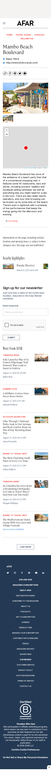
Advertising (25, 654)
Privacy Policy (25, 670)
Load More (25, 547)
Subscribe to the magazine (25, 601)
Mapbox (45, 167)
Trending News (11, 355)
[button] (26, 148)
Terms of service (25, 681)
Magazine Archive (25, 649)
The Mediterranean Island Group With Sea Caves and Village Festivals (17, 522)
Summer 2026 (10, 389)
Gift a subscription (25, 617)
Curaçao (39, 35)
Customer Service (25, 665)
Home (9, 35)
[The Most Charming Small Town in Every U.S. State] (41, 456)
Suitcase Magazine (25, 675)
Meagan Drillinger (10, 503)
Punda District (26, 265)
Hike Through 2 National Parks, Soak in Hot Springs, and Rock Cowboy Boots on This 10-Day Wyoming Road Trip (17, 427)
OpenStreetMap (32, 167)
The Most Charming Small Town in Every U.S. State (16, 459)
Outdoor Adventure (14, 417)
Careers (25, 622)
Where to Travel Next (15, 453)
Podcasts (25, 612)
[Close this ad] (49, 767)
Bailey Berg (7, 376)
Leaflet (25, 167)
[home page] (25, 23)
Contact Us (25, 686)
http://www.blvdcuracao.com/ (22, 62)
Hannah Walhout (10, 404)
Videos (25, 644)
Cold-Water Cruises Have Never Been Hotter (16, 395)
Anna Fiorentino (10, 441)
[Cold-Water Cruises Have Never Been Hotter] (41, 391)
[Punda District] (8, 266)
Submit (11, 337)
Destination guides (25, 596)
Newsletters (25, 628)
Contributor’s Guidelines (25, 638)
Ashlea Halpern (9, 469)
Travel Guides (23, 35)
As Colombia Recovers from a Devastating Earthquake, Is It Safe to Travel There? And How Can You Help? (17, 490)
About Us (25, 606)
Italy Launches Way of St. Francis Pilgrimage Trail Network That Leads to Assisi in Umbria (16, 364)
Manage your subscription (25, 633)
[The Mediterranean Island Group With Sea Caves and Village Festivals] (41, 518)
